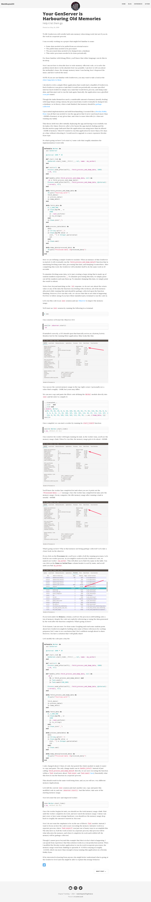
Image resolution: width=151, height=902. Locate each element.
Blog (130, 4)
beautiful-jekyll (78, 896)
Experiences (138, 4)
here (92, 773)
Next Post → (101, 871)
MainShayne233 (7, 4)
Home (124, 4)
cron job (46, 94)
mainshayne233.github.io (84, 894)
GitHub (147, 4)
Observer (82, 301)
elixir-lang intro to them (52, 80)
